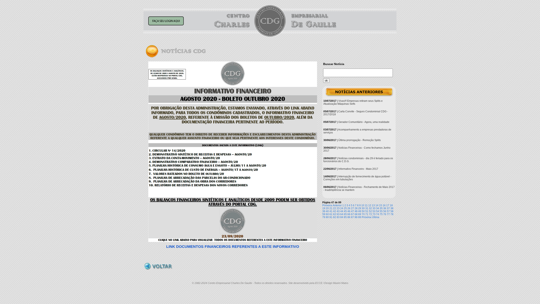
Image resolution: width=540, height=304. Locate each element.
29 (359, 208)
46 (348, 211)
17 (387, 205)
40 (327, 211)
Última (375, 217)
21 (330, 208)
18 (391, 205)
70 (363, 214)
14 (376, 205)
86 (348, 217)
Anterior (337, 205)
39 (323, 211)
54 (377, 211)
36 (384, 208)
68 (356, 214)
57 (388, 211)
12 (369, 205)
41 (330, 211)
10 (362, 205)
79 (323, 217)
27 (352, 208)
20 (327, 208)
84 (341, 217)
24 (341, 208)
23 (338, 208)
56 (384, 211)
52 (370, 211)
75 (381, 214)
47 (352, 211)
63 (338, 214)
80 (327, 217)
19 (323, 208)
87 (352, 217)
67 (352, 214)
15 (380, 205)
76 (384, 214)
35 (381, 208)
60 (327, 214)
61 (330, 214)
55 (381, 211)
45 (345, 211)
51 (366, 211)
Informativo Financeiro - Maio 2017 (358, 168)
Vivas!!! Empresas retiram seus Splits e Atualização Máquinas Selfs (353, 102)
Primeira (327, 205)
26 (348, 208)
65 (345, 214)
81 (330, 217)
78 (391, 214)
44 (341, 211)
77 (388, 214)
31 (366, 208)
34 (377, 208)
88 (356, 217)
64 (341, 214)
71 (366, 214)
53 (374, 211)
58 (391, 211)
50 (363, 211)
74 (377, 214)
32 (370, 208)
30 (363, 208)
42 (334, 211)
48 (356, 211)
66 (348, 214)
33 (374, 208)
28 (356, 208)
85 (345, 217)
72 (370, 214)
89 (359, 217)
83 (338, 217)
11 (366, 205)
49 (359, 211)
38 (391, 208)
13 (373, 205)
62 (334, 214)
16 (384, 205)
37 (388, 208)
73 (374, 214)
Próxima (366, 217)
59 (323, 214)
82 (334, 217)
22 (334, 208)
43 (338, 211)
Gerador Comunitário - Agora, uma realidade (363, 122)
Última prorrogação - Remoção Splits (359, 140)
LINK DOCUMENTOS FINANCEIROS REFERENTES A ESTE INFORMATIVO (232, 246)
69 (359, 214)
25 (345, 208)
